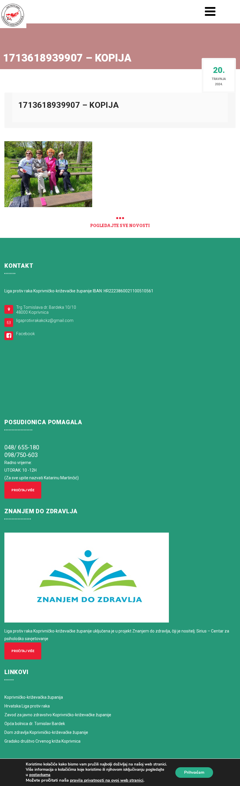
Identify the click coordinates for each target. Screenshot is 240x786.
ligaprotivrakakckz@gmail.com (44, 320)
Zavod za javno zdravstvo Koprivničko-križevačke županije (57, 714)
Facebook (25, 333)
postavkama (39, 775)
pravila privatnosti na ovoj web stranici (106, 780)
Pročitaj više (22, 490)
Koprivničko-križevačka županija (33, 697)
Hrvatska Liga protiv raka (27, 706)
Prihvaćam (194, 772)
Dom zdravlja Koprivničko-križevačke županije (46, 732)
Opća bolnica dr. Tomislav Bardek (34, 723)
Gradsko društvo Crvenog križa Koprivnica (42, 741)
